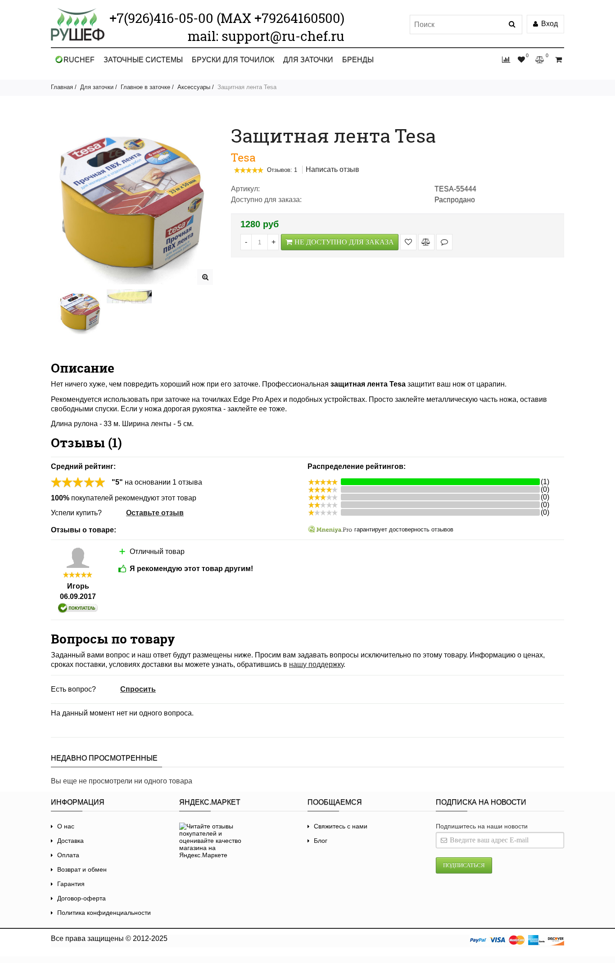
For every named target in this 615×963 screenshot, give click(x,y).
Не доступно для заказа (344, 242)
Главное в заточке (145, 87)
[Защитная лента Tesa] (205, 277)
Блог (320, 840)
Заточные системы (143, 59)
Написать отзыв (332, 169)
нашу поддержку (316, 664)
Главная (62, 87)
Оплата (68, 855)
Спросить (138, 689)
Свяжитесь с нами (340, 826)
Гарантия (71, 883)
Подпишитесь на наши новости (482, 826)
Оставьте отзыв (155, 513)
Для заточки (308, 59)
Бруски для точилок (233, 59)
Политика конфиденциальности (104, 912)
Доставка (70, 840)
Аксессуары (193, 87)
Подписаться (464, 865)
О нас (65, 826)
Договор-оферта (81, 898)
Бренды (358, 59)
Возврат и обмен (82, 869)
